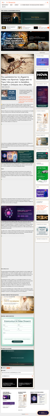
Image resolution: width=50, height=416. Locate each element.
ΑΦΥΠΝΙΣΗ (30, 26)
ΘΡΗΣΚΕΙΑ (6, 74)
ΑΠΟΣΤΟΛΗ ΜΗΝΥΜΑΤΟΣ (17, 341)
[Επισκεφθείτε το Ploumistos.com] (11, 18)
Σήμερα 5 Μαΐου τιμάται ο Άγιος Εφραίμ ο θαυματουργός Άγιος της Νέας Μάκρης (26, 100)
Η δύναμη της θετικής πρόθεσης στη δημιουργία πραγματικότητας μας (10, 27)
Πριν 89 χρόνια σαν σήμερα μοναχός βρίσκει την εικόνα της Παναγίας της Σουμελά (9, 384)
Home (2, 74)
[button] (42, 95)
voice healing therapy (25, 26)
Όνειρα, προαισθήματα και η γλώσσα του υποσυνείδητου (13, 47)
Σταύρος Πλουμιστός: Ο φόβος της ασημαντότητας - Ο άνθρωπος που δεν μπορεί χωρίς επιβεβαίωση (43, 27)
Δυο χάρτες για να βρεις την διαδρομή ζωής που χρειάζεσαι (27, 28)
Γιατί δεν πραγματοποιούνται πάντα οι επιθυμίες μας (43, 47)
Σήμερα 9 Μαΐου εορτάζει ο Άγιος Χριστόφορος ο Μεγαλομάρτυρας (25, 97)
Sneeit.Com (26, 414)
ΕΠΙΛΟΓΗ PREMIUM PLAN (20, 218)
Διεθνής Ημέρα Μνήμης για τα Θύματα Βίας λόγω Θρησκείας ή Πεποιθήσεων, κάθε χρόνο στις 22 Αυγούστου (32, 45)
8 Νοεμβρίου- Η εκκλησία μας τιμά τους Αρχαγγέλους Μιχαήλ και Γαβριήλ (25, 384)
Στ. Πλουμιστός (10, 2)
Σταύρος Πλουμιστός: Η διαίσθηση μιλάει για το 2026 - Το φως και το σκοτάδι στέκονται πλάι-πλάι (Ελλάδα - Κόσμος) (42, 207)
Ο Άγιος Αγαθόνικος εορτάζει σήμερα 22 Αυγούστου (37, 38)
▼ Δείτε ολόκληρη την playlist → (43, 158)
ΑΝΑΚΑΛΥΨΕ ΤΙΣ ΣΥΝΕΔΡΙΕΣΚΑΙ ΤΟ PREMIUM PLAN (42, 106)
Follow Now (42, 64)
